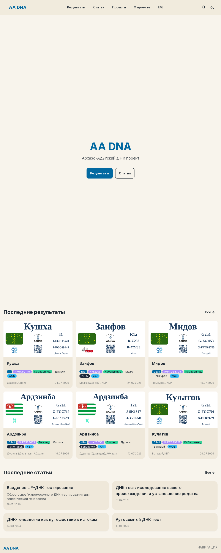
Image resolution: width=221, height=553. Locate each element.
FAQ (161, 7)
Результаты (76, 7)
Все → (210, 312)
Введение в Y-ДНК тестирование (40, 487)
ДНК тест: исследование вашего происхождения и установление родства (157, 490)
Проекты (119, 7)
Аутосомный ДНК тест (138, 519)
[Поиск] (203, 7)
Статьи (98, 7)
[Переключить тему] (212, 7)
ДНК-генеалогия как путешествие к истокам (52, 519)
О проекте (142, 7)
